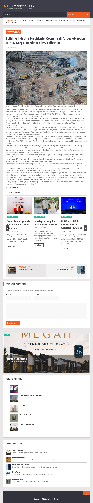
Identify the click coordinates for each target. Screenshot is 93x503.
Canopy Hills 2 (17, 479)
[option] (19, 223)
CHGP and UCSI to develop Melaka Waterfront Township (72, 224)
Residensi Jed (24, 386)
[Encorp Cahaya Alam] (12, 270)
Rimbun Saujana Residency (65, 269)
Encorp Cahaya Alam (26, 269)
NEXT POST (70, 267)
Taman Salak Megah (17, 358)
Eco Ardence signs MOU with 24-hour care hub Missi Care (19, 224)
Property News (13, 32)
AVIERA (22, 405)
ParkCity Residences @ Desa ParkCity (32, 395)
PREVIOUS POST (25, 267)
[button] (7, 228)
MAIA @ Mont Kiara (26, 415)
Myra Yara (16, 472)
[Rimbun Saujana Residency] (81, 270)
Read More (11, 246)
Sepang (7, 334)
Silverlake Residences (20, 465)
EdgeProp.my (16, 187)
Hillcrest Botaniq (18, 457)
